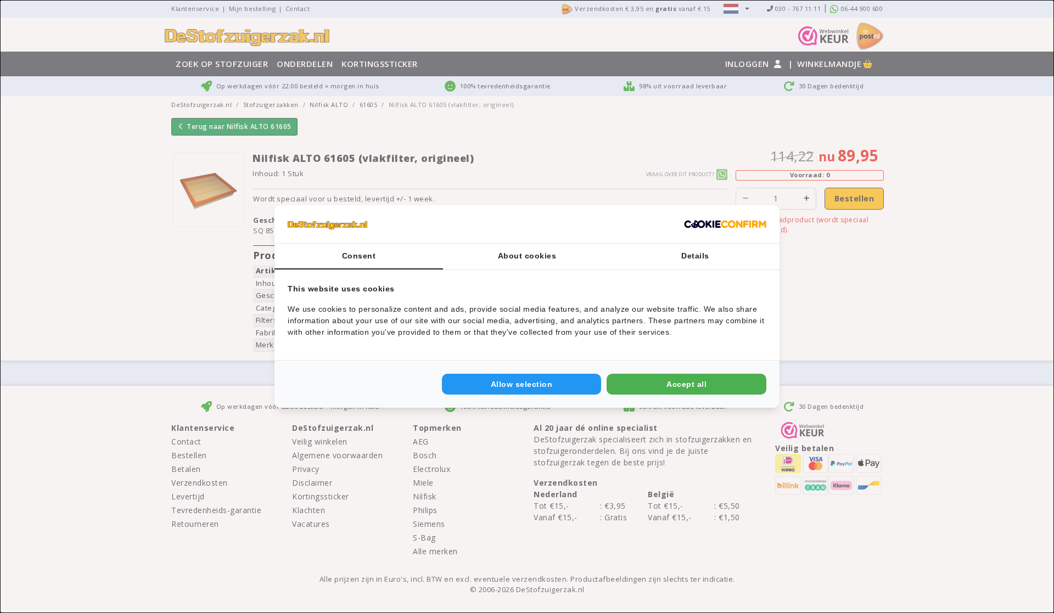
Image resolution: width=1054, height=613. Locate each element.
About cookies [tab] (527, 255)
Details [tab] (695, 255)
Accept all (686, 384)
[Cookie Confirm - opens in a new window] (725, 224)
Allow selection (522, 384)
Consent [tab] (359, 255)
